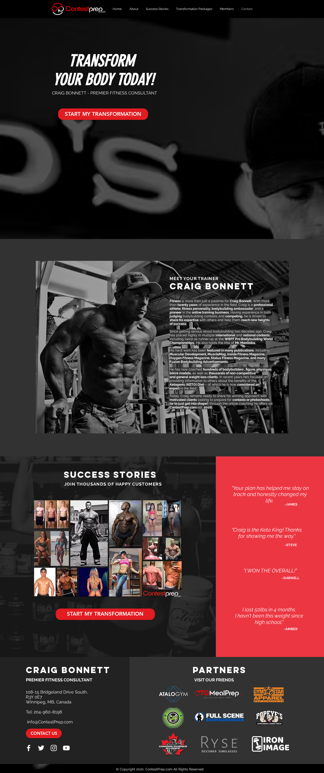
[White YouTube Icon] (66, 748)
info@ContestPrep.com (50, 721)
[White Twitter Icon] (41, 748)
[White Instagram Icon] (54, 748)
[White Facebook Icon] (28, 748)
